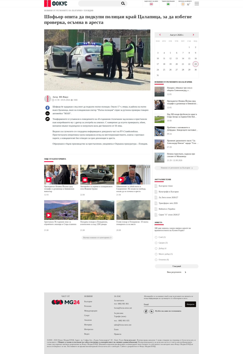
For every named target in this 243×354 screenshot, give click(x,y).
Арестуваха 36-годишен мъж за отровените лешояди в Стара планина (60, 223)
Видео (86, 334)
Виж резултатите (174, 272)
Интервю (88, 325)
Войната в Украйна (167, 209)
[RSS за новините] (151, 311)
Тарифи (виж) (120, 316)
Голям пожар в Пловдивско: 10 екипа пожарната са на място (132, 223)
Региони (87, 306)
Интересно (88, 329)
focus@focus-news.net (123, 308)
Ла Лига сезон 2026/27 (168, 197)
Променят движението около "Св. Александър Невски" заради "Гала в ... (182, 142)
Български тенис (166, 186)
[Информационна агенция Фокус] (146, 311)
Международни (90, 311)
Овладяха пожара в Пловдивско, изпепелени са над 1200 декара (94, 223)
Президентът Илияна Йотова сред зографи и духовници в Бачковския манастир (59, 188)
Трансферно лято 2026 (168, 203)
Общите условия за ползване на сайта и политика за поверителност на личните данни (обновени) (97, 342)
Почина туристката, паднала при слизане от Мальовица (181, 155)
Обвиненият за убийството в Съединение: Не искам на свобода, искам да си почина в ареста (131, 188)
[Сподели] (47, 119)
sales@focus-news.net (122, 325)
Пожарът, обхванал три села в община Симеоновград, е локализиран (179, 89)
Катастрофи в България (168, 192)
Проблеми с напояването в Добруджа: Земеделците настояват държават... (181, 128)
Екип (116, 329)
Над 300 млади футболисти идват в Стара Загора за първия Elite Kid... (182, 115)
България (88, 301)
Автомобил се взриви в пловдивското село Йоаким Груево (96, 187)
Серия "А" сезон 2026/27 (169, 215)
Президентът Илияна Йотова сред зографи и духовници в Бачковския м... (182, 102)
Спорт (86, 315)
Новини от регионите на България (173, 82)
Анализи (88, 320)
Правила (117, 334)
